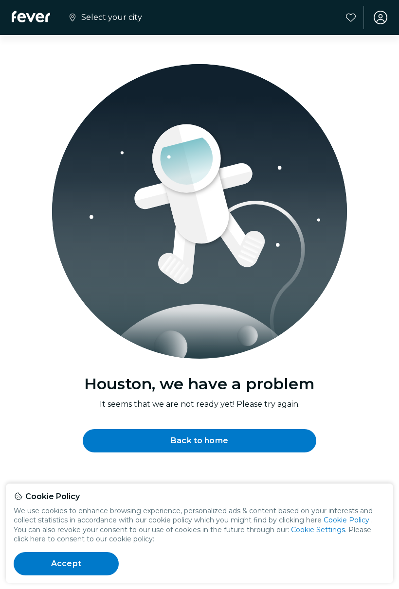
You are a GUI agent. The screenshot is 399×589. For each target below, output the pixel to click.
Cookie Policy (346, 520)
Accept (66, 563)
